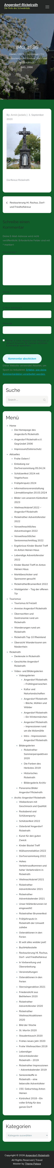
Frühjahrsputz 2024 (25, 482)
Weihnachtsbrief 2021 (31, 879)
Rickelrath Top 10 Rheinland (30, 637)
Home (12, 425)
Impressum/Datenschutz (27, 448)
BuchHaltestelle (28, 947)
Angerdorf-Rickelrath (21, 5)
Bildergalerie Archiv (35, 782)
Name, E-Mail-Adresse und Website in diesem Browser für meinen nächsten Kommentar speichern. (27, 343)
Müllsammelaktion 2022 (32, 850)
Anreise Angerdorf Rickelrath (30, 608)
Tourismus (15, 598)
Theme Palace (33, 1163)
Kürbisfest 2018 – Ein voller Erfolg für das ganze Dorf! (31, 1102)
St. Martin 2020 (28, 1030)
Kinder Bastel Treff (29, 845)
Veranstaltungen (28, 971)
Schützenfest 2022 (29, 820)
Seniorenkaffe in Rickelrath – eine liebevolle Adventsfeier (32, 1079)
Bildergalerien (27, 745)
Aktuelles (14, 454)
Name (7, 291)
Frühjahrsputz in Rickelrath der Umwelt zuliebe (31, 923)
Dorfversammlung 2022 (32, 856)
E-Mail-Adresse (12, 307)
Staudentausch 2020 (31, 1035)
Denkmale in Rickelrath (27, 656)
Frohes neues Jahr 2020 (32, 1040)
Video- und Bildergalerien (28, 671)
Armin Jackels (18, 114)
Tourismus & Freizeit (25, 603)
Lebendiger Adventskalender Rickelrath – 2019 (29, 1056)
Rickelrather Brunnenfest (33, 913)
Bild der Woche (27, 1024)
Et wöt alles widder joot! (32, 942)
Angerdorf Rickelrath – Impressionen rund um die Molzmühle (35, 726)
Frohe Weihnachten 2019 (33, 1046)
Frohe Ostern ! (22, 458)
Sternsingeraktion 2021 (32, 986)
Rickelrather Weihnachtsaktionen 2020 (30, 1015)
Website (7, 323)
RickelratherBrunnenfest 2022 (31, 583)
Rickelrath (15, 651)
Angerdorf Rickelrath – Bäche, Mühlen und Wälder (35, 703)
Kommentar (10, 252)
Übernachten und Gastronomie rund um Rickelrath (26, 618)
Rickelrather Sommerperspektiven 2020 (36, 754)
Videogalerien (27, 675)
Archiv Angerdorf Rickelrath (29, 797)
